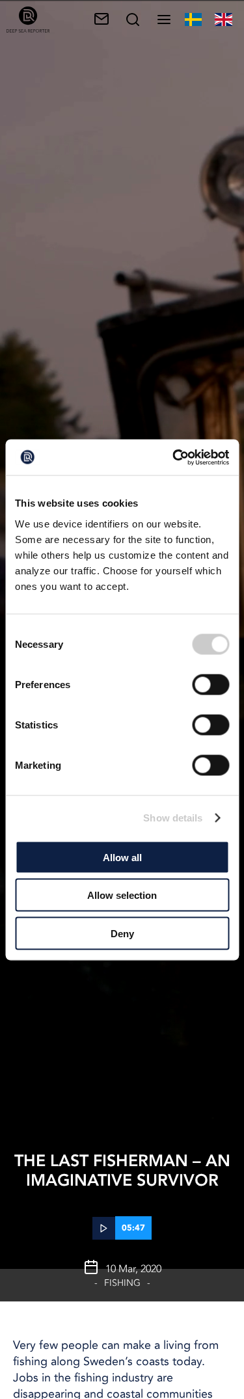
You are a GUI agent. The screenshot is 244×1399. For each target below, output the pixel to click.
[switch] (210, 684)
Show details (172, 817)
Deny (122, 933)
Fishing (122, 1282)
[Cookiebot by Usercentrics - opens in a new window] (173, 457)
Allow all (122, 856)
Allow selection (122, 895)
